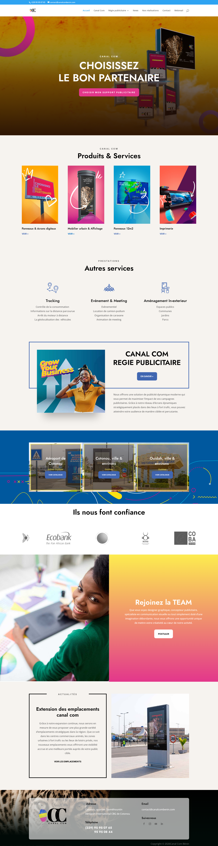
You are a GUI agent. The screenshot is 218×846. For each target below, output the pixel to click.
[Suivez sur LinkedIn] (161, 823)
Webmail (178, 10)
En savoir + (147, 376)
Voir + (25, 233)
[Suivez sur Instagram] (150, 823)
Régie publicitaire (117, 10)
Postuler (163, 634)
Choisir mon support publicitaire (109, 92)
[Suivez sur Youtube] (155, 823)
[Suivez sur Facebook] (144, 823)
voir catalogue (55, 475)
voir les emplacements (67, 761)
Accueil (86, 10)
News (135, 10)
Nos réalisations (150, 10)
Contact (167, 10)
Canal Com (99, 10)
